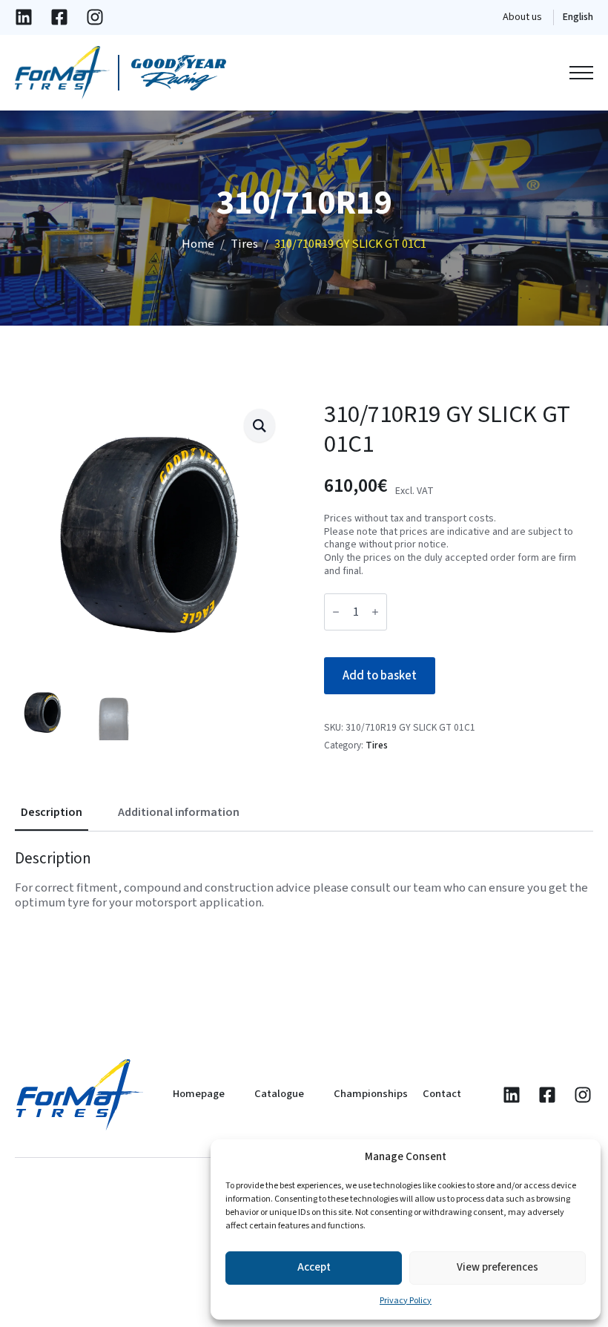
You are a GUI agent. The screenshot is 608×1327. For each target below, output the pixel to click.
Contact (442, 1094)
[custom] (24, 17)
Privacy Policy (406, 1300)
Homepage (199, 1094)
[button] (259, 425)
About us (522, 17)
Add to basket (380, 676)
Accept (314, 1267)
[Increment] (375, 612)
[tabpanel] (304, 879)
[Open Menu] (581, 73)
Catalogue (279, 1094)
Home (198, 244)
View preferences (497, 1267)
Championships (371, 1094)
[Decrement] (336, 612)
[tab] (51, 812)
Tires (244, 244)
